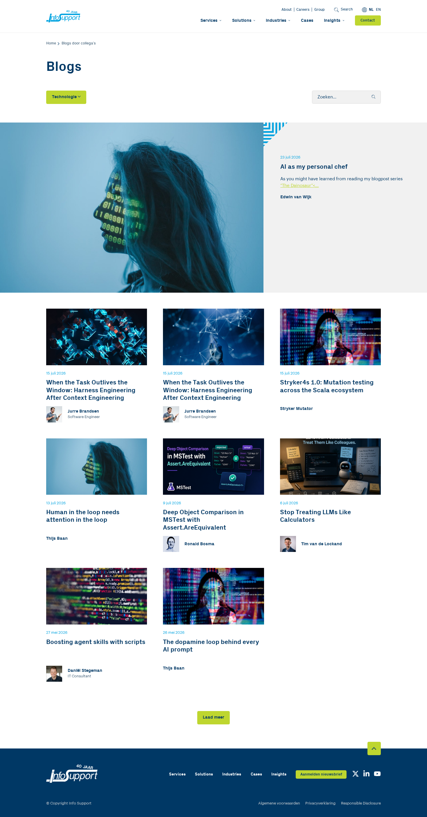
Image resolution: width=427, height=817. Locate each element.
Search (347, 9)
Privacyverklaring (320, 803)
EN (378, 10)
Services (209, 20)
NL (371, 10)
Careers (303, 10)
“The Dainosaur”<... (299, 185)
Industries (276, 20)
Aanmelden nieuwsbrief (321, 774)
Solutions (242, 20)
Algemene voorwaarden (279, 803)
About (286, 10)
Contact (367, 20)
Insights (332, 20)
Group (319, 10)
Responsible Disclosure (361, 803)
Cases (307, 20)
